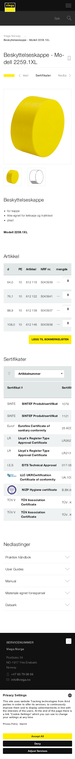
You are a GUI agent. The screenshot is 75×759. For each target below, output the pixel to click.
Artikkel (23, 75)
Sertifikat (13, 387)
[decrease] (58, 282)
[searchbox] (34, 18)
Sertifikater (43, 75)
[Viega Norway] (10, 5)
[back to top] (68, 641)
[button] (37, 557)
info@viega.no (20, 679)
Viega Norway (12, 36)
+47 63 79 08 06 (22, 674)
